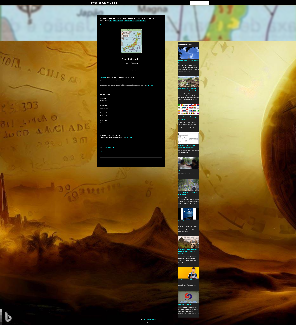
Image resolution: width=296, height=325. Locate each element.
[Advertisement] (131, 180)
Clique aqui (103, 77)
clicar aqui (126, 80)
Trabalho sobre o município (184, 304)
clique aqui (149, 85)
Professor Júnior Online (103, 2)
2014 (110, 20)
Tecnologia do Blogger (148, 319)
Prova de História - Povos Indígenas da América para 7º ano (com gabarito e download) (187, 251)
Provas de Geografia (140, 20)
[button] (101, 24)
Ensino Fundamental (129, 20)
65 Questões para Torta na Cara (186, 170)
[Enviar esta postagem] (113, 147)
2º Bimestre (120, 20)
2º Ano (114, 20)
